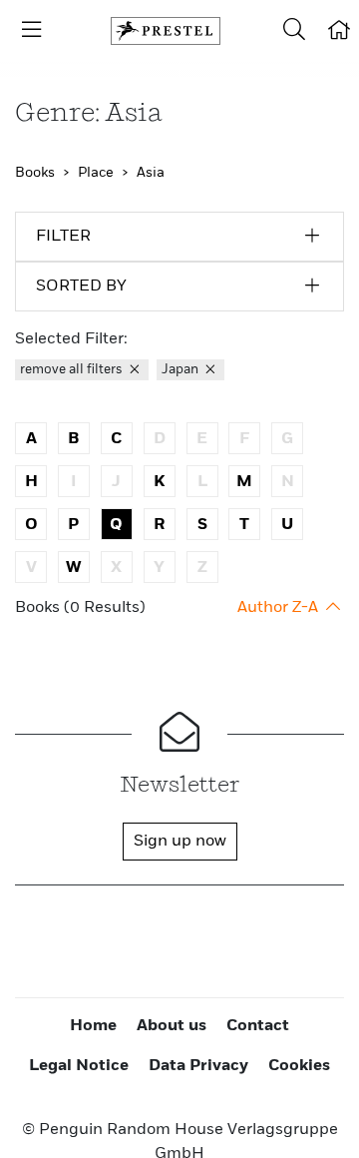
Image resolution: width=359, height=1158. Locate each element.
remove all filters (73, 369)
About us (171, 1026)
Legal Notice (79, 1066)
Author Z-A (279, 608)
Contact (257, 1026)
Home (93, 1026)
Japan (181, 369)
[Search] (294, 31)
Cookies (299, 1066)
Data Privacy (198, 1066)
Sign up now (180, 842)
